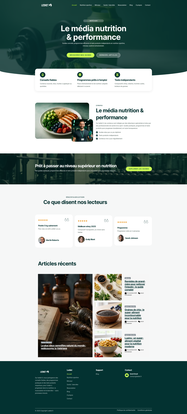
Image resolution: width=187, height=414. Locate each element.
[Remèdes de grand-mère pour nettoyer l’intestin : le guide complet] (108, 287)
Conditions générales (145, 410)
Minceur (97, 5)
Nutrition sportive (86, 5)
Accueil (74, 5)
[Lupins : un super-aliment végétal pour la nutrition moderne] (108, 344)
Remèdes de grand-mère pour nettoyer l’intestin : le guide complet (135, 285)
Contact (147, 5)
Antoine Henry (44, 351)
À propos (139, 5)
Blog (131, 5)
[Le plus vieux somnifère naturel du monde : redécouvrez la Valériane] (65, 315)
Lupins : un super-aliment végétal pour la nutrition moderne (134, 342)
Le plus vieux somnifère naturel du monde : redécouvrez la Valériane (63, 347)
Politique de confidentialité (126, 410)
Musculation (122, 5)
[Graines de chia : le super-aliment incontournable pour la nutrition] (108, 315)
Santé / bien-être (109, 5)
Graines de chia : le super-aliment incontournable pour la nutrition (134, 314)
